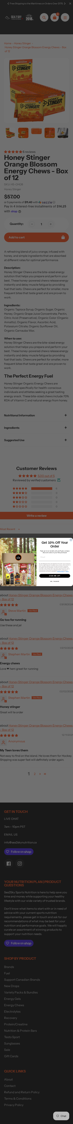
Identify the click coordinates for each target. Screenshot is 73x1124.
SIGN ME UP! (54, 576)
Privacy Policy (60, 571)
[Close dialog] (71, 540)
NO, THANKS (54, 581)
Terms (67, 571)
